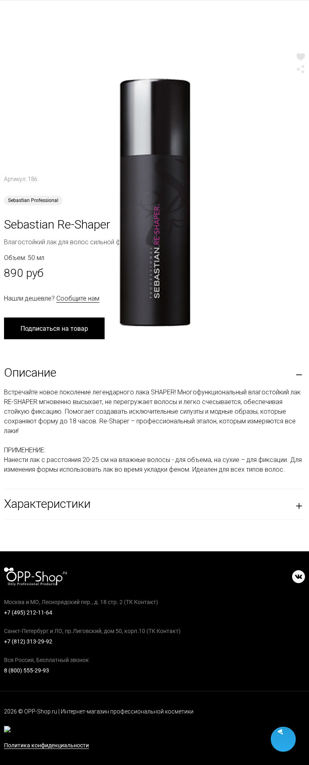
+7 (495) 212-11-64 (28, 612)
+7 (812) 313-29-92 (28, 641)
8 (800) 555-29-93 (26, 670)
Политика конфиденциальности (46, 745)
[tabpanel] (154, 195)
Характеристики (47, 504)
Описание (30, 372)
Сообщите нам (77, 298)
